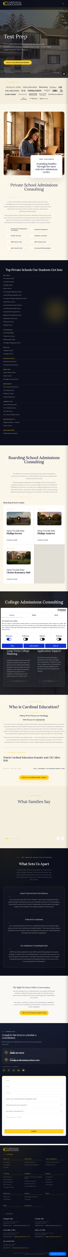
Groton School (7, 425)
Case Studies (49, 1187)
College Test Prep (50, 1167)
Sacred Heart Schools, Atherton (12, 305)
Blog (4, 1208)
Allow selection (34, 646)
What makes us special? (31, 1199)
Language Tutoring (8, 1189)
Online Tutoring (7, 1179)
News (47, 1196)
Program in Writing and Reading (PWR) (33, 1180)
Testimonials (49, 1184)
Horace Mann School (9, 372)
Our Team (6, 1170)
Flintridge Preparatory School (11, 343)
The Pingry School (8, 390)
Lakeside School (8, 350)
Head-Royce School (9, 302)
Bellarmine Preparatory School (12, 315)
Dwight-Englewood (9, 397)
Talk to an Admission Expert (17, 62)
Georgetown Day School (10, 365)
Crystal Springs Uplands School (12, 295)
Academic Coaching (30, 1183)
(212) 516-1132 (6, 1250)
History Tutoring (7, 1182)
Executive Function (29, 1186)
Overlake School (8, 354)
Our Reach (48, 1182)
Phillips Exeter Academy (10, 433)
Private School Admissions (31, 1167)
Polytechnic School (9, 336)
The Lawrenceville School (10, 387)
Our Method (6, 1167)
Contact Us (28, 1208)
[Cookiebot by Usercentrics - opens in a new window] (59, 610)
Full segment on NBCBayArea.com (49, 768)
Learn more (12, 540)
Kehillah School (7, 325)
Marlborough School (9, 339)
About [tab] (56, 615)
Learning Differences (30, 1188)
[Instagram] (4, 1073)
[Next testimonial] (63, 841)
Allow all (55, 646)
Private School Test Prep (52, 1165)
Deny (12, 646)
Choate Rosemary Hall (10, 404)
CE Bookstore (7, 1202)
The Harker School (8, 282)
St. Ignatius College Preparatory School (14, 298)
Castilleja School (8, 285)
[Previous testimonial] (58, 841)
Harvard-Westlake (8, 333)
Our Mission (6, 1165)
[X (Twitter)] (14, 1073)
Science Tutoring (8, 1184)
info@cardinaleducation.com (21, 1228)
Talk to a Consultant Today (34, 777)
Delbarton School (8, 393)
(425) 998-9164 (39, 1239)
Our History (27, 1202)
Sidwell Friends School (9, 361)
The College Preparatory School (12, 292)
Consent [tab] (11, 615)
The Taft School (7, 411)
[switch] (25, 639)
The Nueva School (8, 278)
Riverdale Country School (10, 379)
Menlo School (7, 288)
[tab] (4, 841)
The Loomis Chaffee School (11, 414)
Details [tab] (34, 615)
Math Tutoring (7, 1187)
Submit (34, 1134)
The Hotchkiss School (9, 408)
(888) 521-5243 (7, 1228)
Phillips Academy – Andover (11, 422)
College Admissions (29, 1165)
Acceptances (49, 1179)
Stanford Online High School (11, 312)
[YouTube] (23, 1073)
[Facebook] (9, 1073)
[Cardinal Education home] (12, 3)
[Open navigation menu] (63, 3)
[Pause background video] (64, 74)
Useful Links (6, 1199)
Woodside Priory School (10, 318)
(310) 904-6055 (7, 1239)
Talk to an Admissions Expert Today (34, 1015)
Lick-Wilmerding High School (12, 308)
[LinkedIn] (18, 1073)
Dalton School (7, 376)
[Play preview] (19, 518)
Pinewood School (8, 322)
